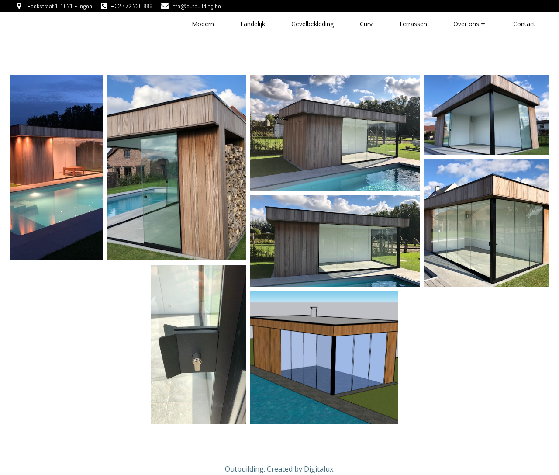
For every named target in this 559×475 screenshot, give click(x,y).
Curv (366, 24)
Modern (203, 24)
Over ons (466, 24)
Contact (524, 24)
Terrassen (413, 24)
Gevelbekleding (312, 24)
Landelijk (252, 24)
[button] (56, 167)
